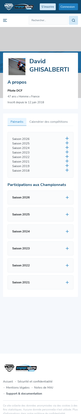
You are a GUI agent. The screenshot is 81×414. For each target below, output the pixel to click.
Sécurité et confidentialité (35, 381)
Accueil (8, 381)
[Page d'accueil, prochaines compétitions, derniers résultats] (18, 7)
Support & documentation (24, 394)
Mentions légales (18, 387)
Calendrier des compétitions (48, 122)
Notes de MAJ (43, 387)
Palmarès (17, 122)
